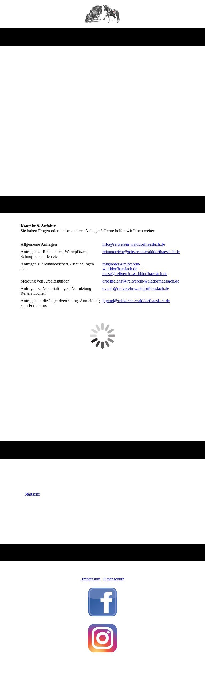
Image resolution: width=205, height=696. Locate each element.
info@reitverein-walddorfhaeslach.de (133, 244)
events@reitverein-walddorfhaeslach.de (135, 288)
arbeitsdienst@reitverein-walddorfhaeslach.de (140, 281)
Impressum (90, 579)
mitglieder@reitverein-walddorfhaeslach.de (121, 266)
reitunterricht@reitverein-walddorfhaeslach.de (141, 251)
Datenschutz (113, 579)
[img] (102, 14)
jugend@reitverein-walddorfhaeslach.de (136, 300)
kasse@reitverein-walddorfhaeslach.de (134, 273)
